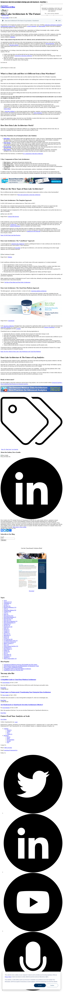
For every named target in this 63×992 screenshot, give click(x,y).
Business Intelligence (10, 607)
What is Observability (10, 658)
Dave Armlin (5, 695)
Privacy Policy (8, 976)
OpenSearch (7, 647)
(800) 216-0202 (8, 747)
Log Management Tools (11, 640)
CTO (6, 613)
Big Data (7, 606)
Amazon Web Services (13, 216)
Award (6, 604)
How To (3, 449)
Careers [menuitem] (8, 731)
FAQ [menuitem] (8, 742)
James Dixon (7, 108)
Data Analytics (8, 615)
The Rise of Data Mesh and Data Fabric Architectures (17, 282)
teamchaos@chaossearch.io (10, 750)
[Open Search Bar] (2, 10)
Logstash (18, 328)
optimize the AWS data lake (33, 231)
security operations (31, 26)
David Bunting (6, 682)
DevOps (7, 625)
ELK (6, 628)
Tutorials (7, 657)
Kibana (6, 637)
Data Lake (8, 449)
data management (50, 43)
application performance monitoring (53, 24)
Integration (7, 635)
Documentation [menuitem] (10, 739)
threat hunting (42, 26)
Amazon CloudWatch (49, 327)
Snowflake (17, 247)
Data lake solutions (14, 45)
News (6, 644)
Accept (40, 985)
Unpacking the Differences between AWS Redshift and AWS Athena (20, 664)
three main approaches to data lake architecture (29, 194)
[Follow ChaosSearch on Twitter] (33, 813)
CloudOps (7, 611)
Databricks (7, 624)
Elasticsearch (8, 626)
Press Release (8, 649)
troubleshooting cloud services (8, 26)
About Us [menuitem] (9, 730)
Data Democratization (10, 617)
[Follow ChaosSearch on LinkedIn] (33, 872)
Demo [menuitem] (8, 738)
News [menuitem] (8, 732)
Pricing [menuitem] (8, 737)
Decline (52, 985)
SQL (6, 653)
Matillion (12, 37)
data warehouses (38, 112)
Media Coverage (8, 643)
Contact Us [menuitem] (9, 734)
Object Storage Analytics (11, 646)
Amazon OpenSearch (15, 226)
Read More (3, 687)
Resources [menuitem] (6, 735)
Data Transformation (9, 622)
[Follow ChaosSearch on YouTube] (33, 931)
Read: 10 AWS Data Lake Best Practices (10, 235)
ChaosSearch (11, 320)
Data (6, 614)
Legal (16, 722)
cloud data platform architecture (38, 291)
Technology (7, 655)
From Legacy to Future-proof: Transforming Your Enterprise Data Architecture (26, 692)
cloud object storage (5, 327)
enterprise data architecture (17, 243)
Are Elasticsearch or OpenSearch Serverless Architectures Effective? (22, 704)
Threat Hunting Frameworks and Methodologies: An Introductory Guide (21, 666)
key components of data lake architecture (33, 153)
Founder (6, 631)
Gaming (6, 632)
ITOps (6, 636)
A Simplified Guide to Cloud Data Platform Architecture (17, 668)
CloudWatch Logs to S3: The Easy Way (13, 670)
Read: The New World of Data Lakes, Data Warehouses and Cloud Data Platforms (21, 351)
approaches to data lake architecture (23, 55)
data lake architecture (9, 326)
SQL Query (7, 654)
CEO (6, 608)
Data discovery (8, 618)
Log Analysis (15, 449)
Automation (7, 603)
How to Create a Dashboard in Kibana (13, 667)
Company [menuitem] (6, 728)
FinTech (6, 629)
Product (6, 650)
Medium (10, 257)
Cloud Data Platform (10, 610)
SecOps (7, 651)
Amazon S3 (13, 224)
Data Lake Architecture (10, 621)
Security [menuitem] (9, 741)
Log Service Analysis (10, 642)
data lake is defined (9, 111)
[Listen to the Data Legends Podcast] (33, 990)
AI (5, 600)
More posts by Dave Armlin (19, 527)
